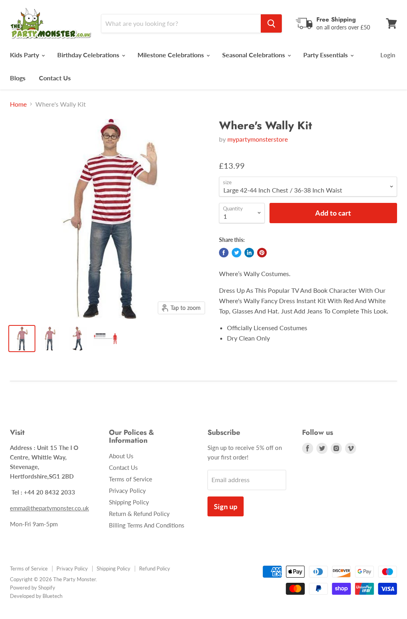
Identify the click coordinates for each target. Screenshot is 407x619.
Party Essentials (326, 54)
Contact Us (55, 78)
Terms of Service (130, 479)
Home (18, 104)
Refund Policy (154, 568)
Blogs (17, 78)
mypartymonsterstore (257, 139)
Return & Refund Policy (139, 513)
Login (387, 54)
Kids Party (25, 54)
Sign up (225, 506)
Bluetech (52, 596)
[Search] (271, 23)
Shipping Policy (129, 502)
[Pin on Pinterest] (262, 252)
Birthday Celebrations (89, 54)
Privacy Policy (127, 490)
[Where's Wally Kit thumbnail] (22, 338)
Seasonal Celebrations (254, 54)
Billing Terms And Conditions (146, 525)
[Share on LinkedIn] (249, 252)
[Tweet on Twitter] (236, 252)
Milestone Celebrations (171, 54)
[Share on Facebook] (224, 252)
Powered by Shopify (32, 587)
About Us (121, 455)
